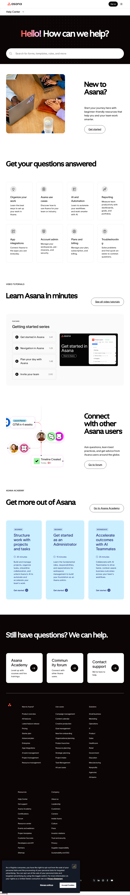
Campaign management (65, 714)
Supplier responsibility (60, 848)
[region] (41, 876)
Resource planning (62, 748)
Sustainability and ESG (60, 853)
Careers (54, 814)
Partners (21, 848)
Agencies (93, 772)
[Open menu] (121, 4)
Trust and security (58, 838)
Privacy (54, 843)
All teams (92, 777)
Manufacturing (95, 763)
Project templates (25, 833)
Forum (20, 819)
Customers (55, 809)
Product (92, 733)
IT (89, 728)
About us (55, 799)
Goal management (62, 728)
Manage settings (46, 885)
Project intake (60, 758)
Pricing (24, 728)
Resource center (24, 824)
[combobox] (65, 53)
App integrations (28, 748)
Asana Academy (24, 809)
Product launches (62, 743)
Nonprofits (93, 767)
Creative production (63, 724)
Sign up (113, 4)
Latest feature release (30, 724)
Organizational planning (64, 738)
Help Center (23, 799)
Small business (95, 714)
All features (26, 719)
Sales (91, 738)
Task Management (62, 763)
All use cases (60, 767)
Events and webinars (26, 828)
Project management (30, 758)
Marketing (93, 719)
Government (94, 753)
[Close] (74, 866)
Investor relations (58, 833)
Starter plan (26, 733)
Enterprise (26, 743)
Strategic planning (62, 753)
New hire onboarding (63, 733)
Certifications (23, 814)
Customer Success (25, 838)
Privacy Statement (55, 879)
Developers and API (26, 843)
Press (53, 828)
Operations (93, 724)
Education (93, 758)
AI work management (30, 753)
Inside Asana (56, 819)
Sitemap (21, 853)
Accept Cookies (68, 885)
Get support (22, 804)
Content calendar (62, 719)
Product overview (29, 714)
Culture (54, 824)
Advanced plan (28, 738)
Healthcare (93, 743)
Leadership (55, 804)
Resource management (31, 763)
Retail (91, 748)
